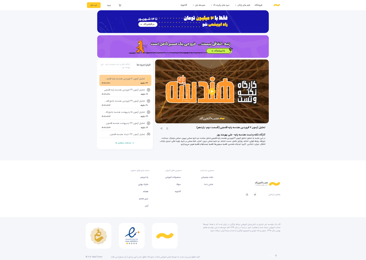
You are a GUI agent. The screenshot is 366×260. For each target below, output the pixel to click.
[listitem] (258, 5)
